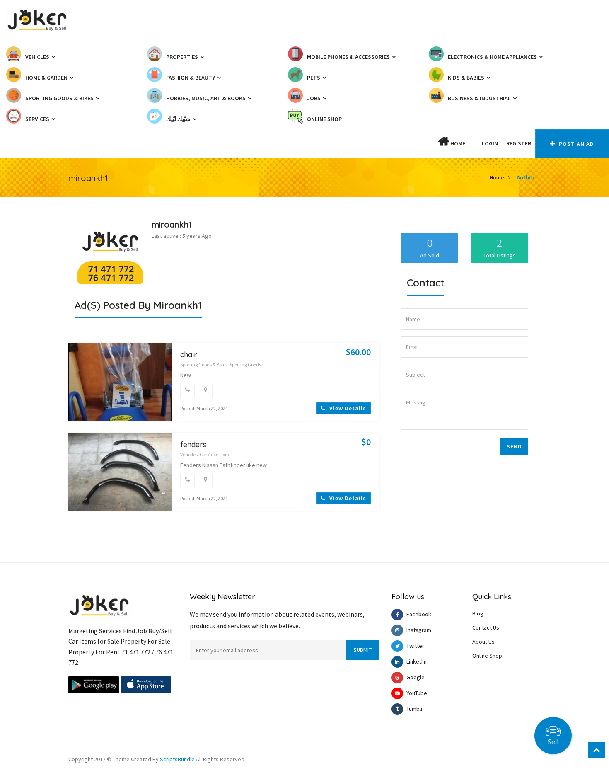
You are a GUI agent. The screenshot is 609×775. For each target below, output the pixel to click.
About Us (483, 641)
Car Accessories (216, 454)
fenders (193, 444)
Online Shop (487, 655)
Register (518, 143)
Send (514, 446)
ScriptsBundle (177, 759)
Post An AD (575, 144)
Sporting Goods (245, 364)
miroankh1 (172, 224)
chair (188, 354)
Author (525, 177)
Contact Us (485, 627)
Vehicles (189, 454)
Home (457, 143)
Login (490, 143)
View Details (347, 408)
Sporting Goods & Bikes (203, 364)
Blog (477, 613)
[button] (473, 143)
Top (596, 750)
